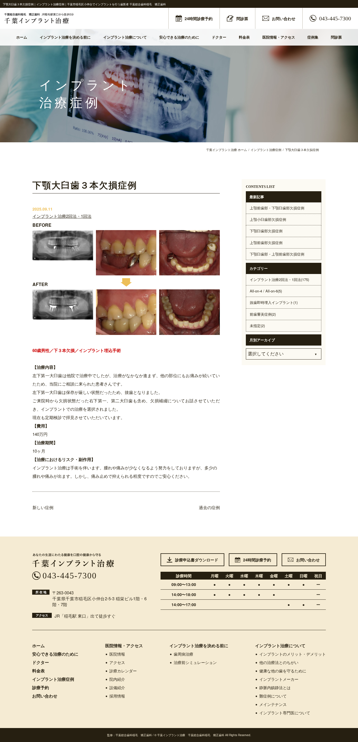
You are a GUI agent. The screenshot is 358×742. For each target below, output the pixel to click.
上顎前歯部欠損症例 (266, 242)
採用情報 (117, 696)
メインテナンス (273, 704)
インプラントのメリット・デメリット (292, 654)
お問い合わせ (44, 696)
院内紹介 (117, 679)
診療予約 (40, 687)
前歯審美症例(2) (263, 314)
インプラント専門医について (284, 712)
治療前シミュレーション (195, 662)
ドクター (219, 37)
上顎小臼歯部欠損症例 (268, 219)
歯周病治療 (183, 654)
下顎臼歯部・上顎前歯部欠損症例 (277, 254)
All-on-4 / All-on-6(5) (266, 291)
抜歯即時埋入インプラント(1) (274, 302)
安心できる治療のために (179, 37)
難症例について (273, 696)
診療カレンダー (123, 671)
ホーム (21, 37)
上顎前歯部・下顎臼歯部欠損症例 (277, 208)
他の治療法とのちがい (278, 662)
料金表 (244, 37)
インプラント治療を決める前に (65, 37)
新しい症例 (42, 507)
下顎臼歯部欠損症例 (266, 230)
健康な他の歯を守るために (282, 671)
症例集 (312, 37)
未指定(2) (257, 325)
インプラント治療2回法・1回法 (61, 216)
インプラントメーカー (278, 679)
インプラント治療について (125, 37)
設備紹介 (117, 687)
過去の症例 (209, 507)
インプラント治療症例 (53, 679)
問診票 (336, 37)
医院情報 (117, 654)
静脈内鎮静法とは (275, 687)
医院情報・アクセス (278, 37)
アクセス (117, 662)
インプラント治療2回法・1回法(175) (279, 279)
